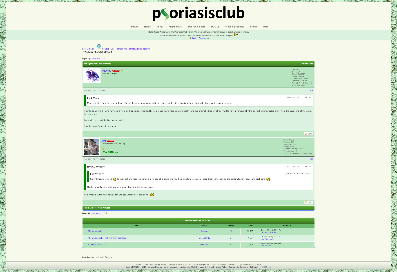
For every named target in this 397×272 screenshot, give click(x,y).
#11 (311, 90)
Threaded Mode (307, 63)
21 (231, 231)
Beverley (204, 231)
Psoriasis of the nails (97, 244)
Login (194, 38)
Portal (159, 26)
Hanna (271, 239)
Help (265, 26)
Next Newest (104, 208)
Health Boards (108, 49)
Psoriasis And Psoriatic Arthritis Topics (132, 49)
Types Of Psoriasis (218, 264)
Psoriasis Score (196, 26)
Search (253, 26)
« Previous (96, 59)
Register (203, 38)
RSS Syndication (196, 264)
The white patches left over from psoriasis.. (107, 238)
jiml (104, 141)
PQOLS (215, 26)
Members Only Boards (251, 264)
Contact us (147, 264)
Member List (175, 26)
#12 (311, 159)
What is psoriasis (234, 26)
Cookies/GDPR (180, 264)
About (138, 264)
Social (269, 267)
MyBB (262, 267)
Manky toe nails (95, 231)
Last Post (264, 232)
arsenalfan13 (204, 238)
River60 (106, 70)
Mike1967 (204, 244)
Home (147, 26)
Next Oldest (90, 208)
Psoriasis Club (88, 49)
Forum (134, 26)
